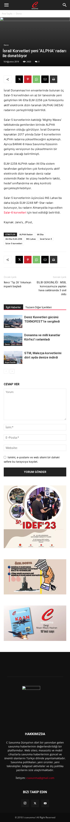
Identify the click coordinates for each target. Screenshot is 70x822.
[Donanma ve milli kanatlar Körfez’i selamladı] (13, 339)
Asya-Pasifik (10, 362)
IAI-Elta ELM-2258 (13, 238)
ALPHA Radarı (26, 234)
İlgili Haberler (13, 307)
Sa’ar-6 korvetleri (15, 212)
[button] (6, 5)
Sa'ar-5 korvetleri (13, 243)
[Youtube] (45, 803)
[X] (19, 79)
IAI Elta (40, 234)
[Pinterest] (28, 79)
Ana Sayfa (7, 13)
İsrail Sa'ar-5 (46, 238)
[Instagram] (25, 803)
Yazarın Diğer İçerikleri (38, 307)
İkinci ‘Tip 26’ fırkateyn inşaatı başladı (17, 284)
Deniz (19, 13)
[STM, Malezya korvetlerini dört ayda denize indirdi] (13, 357)
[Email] (45, 79)
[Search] (65, 5)
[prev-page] (6, 371)
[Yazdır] (53, 79)
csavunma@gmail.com (40, 778)
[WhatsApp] (36, 79)
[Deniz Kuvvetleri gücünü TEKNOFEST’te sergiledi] (13, 321)
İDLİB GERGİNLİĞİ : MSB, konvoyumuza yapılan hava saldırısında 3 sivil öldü (51, 288)
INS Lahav (31, 238)
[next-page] (12, 371)
